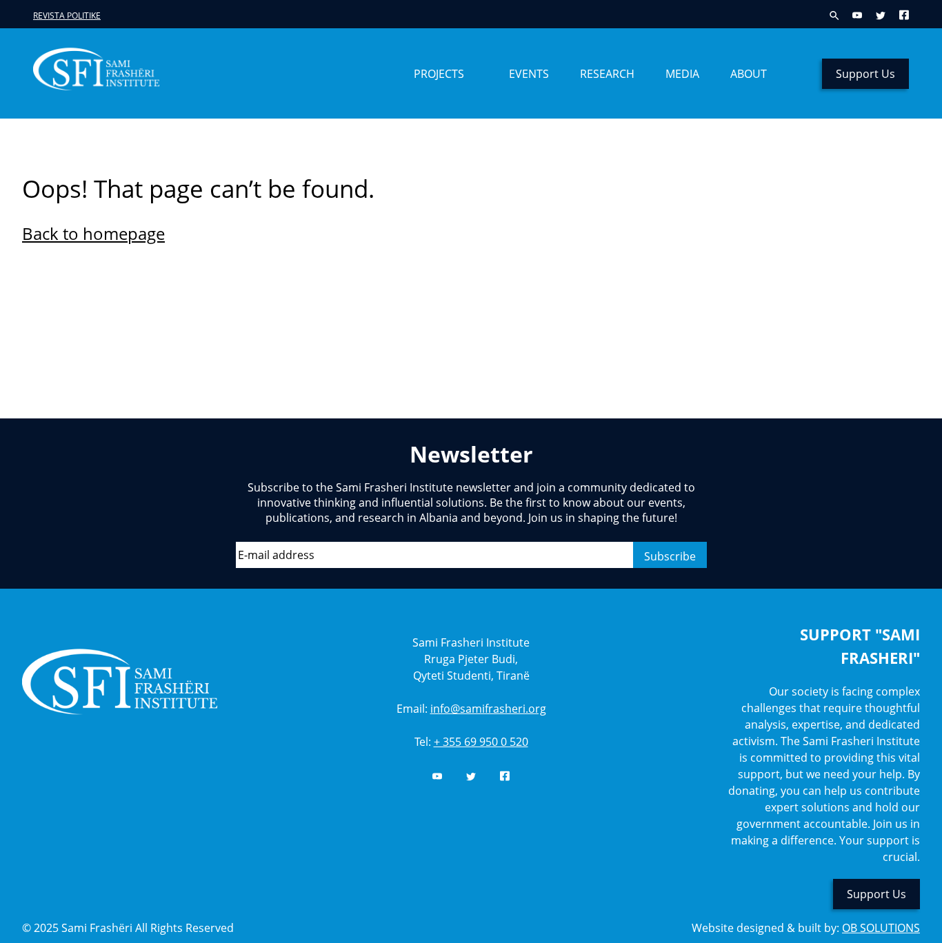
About (748, 73)
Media (682, 73)
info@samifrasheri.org (488, 708)
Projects (439, 73)
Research (607, 73)
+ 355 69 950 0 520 (481, 741)
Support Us (865, 73)
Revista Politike (67, 15)
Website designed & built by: (806, 927)
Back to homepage (93, 233)
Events (529, 73)
